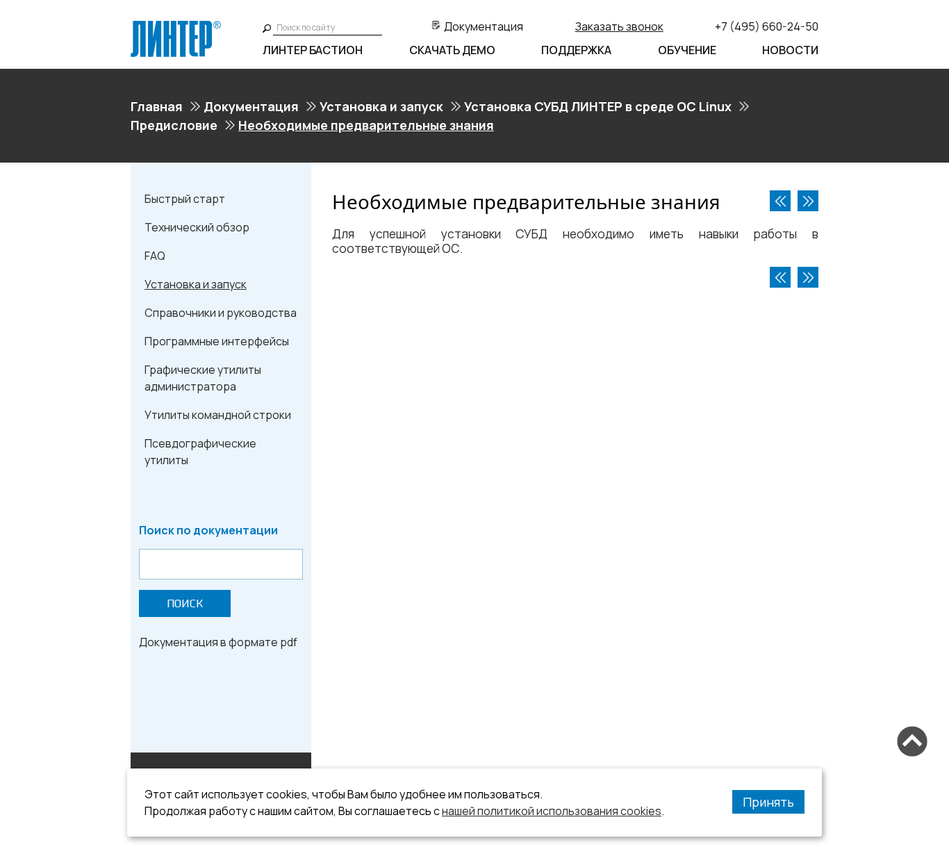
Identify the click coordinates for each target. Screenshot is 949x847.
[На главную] (176, 26)
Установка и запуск (381, 106)
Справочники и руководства (221, 312)
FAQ (155, 255)
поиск (185, 603)
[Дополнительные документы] (808, 200)
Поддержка (576, 50)
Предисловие (174, 125)
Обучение (687, 50)
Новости (790, 50)
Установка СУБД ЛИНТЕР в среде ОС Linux (598, 106)
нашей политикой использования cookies (551, 811)
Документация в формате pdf (218, 642)
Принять (768, 801)
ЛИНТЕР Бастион (313, 50)
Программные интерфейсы (217, 341)
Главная (157, 106)
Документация (483, 26)
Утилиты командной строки (218, 414)
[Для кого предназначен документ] (780, 200)
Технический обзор (197, 227)
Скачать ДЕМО (452, 50)
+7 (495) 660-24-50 (766, 26)
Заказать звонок (619, 26)
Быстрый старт (185, 198)
